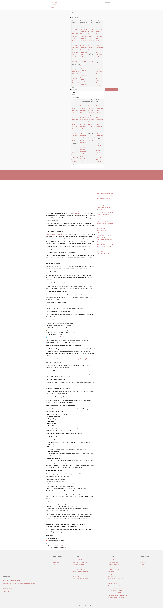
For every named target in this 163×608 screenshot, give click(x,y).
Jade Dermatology (80, 213)
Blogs (73, 164)
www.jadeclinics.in (58, 337)
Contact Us (75, 167)
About (73, 95)
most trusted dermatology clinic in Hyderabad (77, 359)
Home (73, 92)
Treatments (75, 97)
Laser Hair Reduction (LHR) (54, 234)
